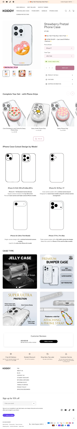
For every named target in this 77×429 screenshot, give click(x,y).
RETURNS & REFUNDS (23, 380)
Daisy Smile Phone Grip (38, 128)
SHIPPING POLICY (22, 382)
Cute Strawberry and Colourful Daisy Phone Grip (14, 129)
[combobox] (67, 2)
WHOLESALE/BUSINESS (23, 389)
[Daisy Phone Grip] (62, 112)
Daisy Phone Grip (62, 128)
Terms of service (19, 424)
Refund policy (5, 424)
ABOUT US (20, 370)
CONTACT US (20, 375)
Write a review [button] (48, 341)
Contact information (14, 426)
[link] (20, 167)
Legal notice (21, 426)
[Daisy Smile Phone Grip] (38, 112)
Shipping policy (6, 426)
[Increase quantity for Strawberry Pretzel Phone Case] (52, 68)
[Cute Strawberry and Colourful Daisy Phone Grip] (14, 112)
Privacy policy (12, 424)
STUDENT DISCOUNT (23, 377)
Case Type (47, 52)
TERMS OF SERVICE (22, 384)
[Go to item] (6, 73)
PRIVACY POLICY (21, 387)
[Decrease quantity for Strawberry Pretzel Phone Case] (46, 68)
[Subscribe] (33, 403)
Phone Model (48, 44)
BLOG (18, 373)
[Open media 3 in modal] (22, 45)
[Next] (37, 45)
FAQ (18, 368)
